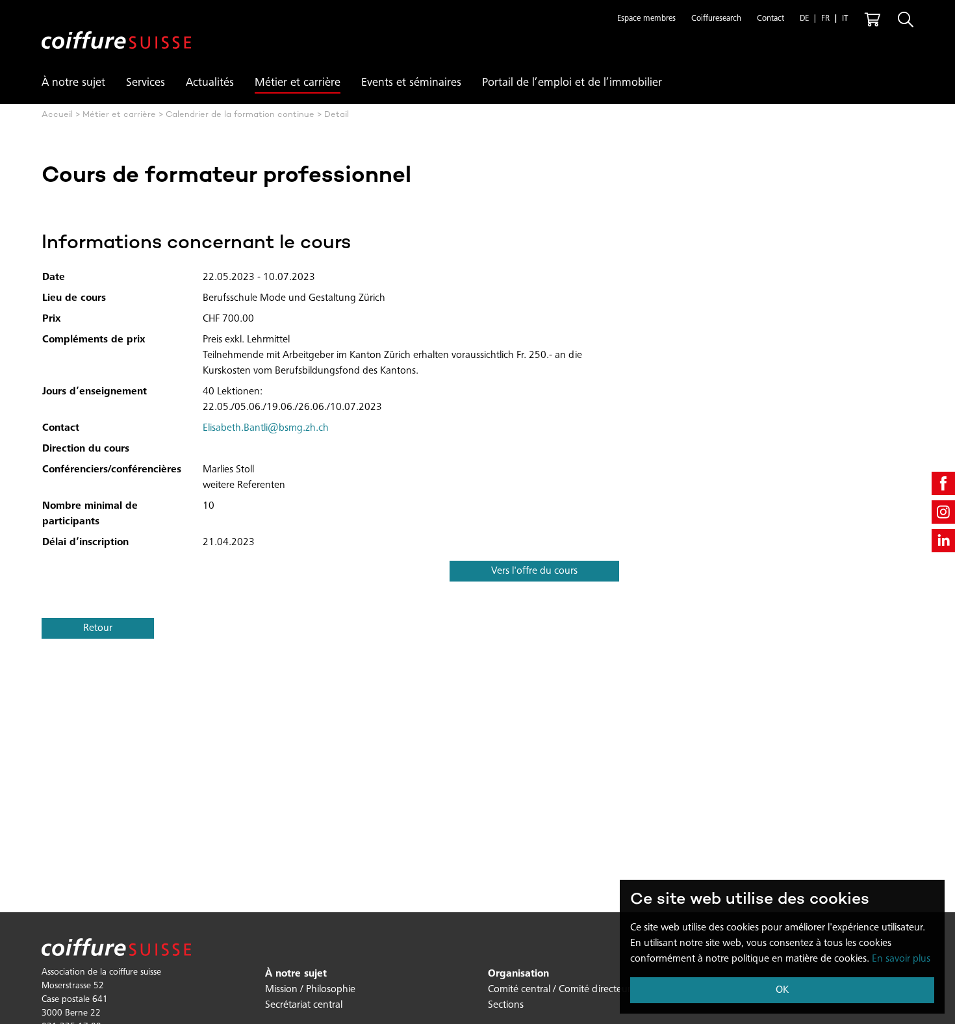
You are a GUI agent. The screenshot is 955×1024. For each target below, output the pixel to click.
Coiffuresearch (716, 19)
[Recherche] (905, 19)
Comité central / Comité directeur (559, 989)
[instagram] (943, 512)
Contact (770, 19)
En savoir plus (901, 959)
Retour (97, 628)
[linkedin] (943, 540)
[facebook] (943, 483)
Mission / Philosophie (310, 989)
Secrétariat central (303, 1005)
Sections (506, 1005)
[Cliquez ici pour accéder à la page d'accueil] (116, 29)
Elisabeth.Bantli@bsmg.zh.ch (266, 428)
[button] (646, 19)
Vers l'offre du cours (534, 571)
